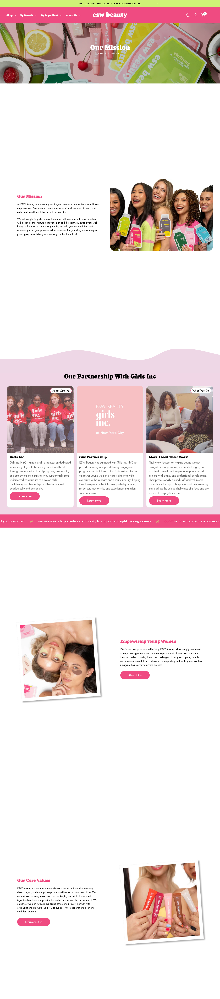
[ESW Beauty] (110, 15)
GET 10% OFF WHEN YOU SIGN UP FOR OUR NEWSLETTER (110, 3)
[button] (188, 15)
